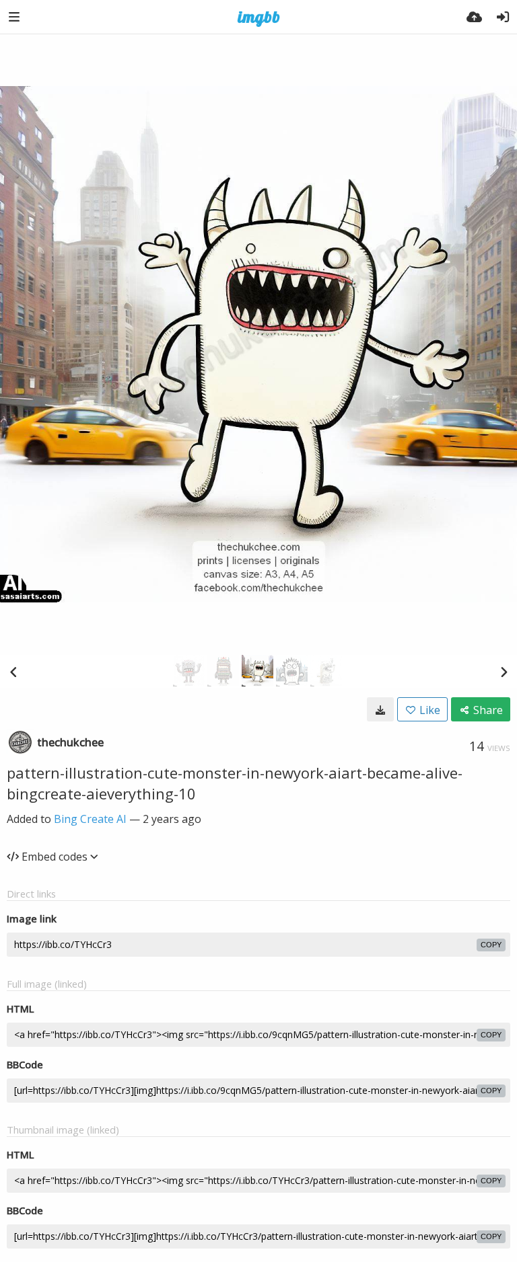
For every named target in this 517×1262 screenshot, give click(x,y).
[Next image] (503, 671)
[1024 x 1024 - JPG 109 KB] (380, 709)
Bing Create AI (90, 819)
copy (491, 945)
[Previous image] (13, 671)
